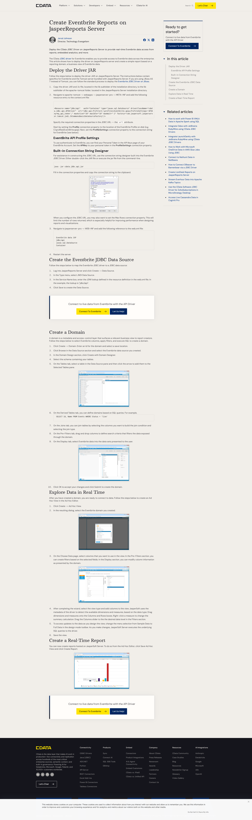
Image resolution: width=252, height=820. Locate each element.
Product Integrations (135, 757)
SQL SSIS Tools (109, 761)
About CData (154, 753)
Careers (152, 778)
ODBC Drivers (86, 753)
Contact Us (154, 782)
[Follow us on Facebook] (144, 40)
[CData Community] (52, 774)
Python (83, 766)
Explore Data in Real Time (181, 94)
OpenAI (198, 774)
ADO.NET (84, 761)
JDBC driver (65, 58)
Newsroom (153, 761)
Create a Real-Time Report (182, 98)
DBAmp (106, 766)
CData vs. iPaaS (133, 772)
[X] (42, 774)
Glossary (176, 774)
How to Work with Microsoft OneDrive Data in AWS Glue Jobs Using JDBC (184, 149)
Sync (105, 753)
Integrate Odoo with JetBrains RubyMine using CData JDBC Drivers (182, 129)
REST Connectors (87, 774)
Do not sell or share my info (198, 812)
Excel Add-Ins (86, 778)
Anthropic (199, 753)
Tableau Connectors (88, 786)
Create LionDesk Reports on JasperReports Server (181, 173)
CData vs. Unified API (135, 776)
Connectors (131, 753)
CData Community (180, 753)
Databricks (200, 757)
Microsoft (199, 766)
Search (188, 6)
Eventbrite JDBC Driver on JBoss (133, 81)
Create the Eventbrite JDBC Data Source (184, 84)
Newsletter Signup (180, 770)
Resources (176, 766)
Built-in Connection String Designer (183, 76)
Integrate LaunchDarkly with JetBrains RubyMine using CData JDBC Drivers (184, 139)
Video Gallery (178, 778)
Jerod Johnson (65, 38)
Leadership (154, 770)
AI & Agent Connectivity (131, 762)
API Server (84, 770)
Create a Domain (177, 89)
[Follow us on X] (148, 40)
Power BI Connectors (89, 782)
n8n (197, 770)
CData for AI (142, 5)
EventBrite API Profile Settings (185, 70)
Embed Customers (134, 768)
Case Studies (178, 757)
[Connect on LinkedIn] (153, 40)
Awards (152, 766)
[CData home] (45, 5)
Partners (152, 774)
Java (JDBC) (85, 757)
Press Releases (155, 757)
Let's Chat (203, 5)
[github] (47, 774)
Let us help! (118, 311)
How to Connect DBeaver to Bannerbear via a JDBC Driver (182, 166)
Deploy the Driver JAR (179, 66)
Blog (174, 761)
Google (198, 761)
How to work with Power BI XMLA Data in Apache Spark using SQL (184, 120)
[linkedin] (38, 774)
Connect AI (107, 757)
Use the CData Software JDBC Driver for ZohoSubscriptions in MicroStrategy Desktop (183, 190)
